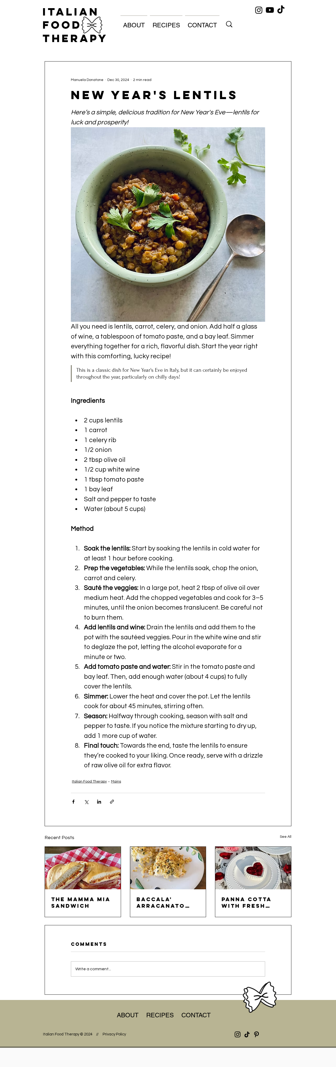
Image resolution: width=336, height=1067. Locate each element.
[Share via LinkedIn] (99, 801)
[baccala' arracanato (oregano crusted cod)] (168, 868)
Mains (116, 781)
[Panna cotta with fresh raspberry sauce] (253, 868)
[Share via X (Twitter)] (86, 801)
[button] (134, 23)
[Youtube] (270, 10)
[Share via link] (111, 801)
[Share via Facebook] (73, 801)
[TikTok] (281, 10)
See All (285, 837)
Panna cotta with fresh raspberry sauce (246, 902)
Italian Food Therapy (75, 25)
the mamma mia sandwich (81, 902)
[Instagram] (259, 10)
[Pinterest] (256, 1034)
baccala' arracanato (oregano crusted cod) (163, 902)
